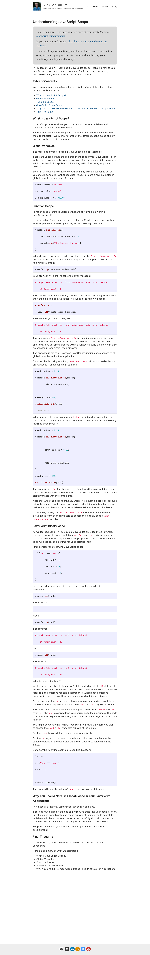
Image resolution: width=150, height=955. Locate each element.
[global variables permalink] (31, 146)
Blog (114, 6)
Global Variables (45, 98)
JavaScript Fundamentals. (51, 35)
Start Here (92, 6)
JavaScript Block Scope (49, 105)
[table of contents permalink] (31, 81)
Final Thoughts (44, 111)
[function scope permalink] (31, 206)
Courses (105, 6)
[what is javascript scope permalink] (31, 118)
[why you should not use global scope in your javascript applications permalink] (31, 796)
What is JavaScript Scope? (51, 95)
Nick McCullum (55, 5)
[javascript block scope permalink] (31, 526)
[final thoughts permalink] (31, 836)
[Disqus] (75, 905)
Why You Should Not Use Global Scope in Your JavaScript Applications (75, 108)
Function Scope (45, 101)
